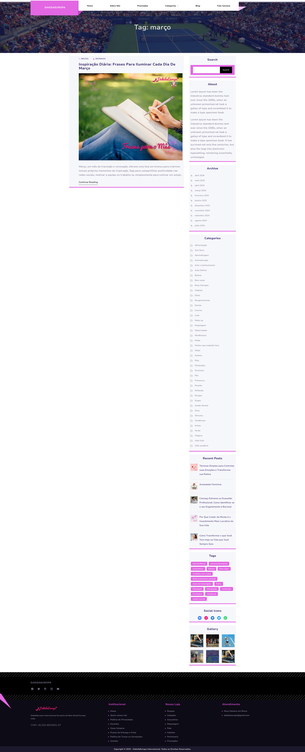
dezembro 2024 (202, 205)
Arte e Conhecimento (205, 265)
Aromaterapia (201, 260)
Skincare (199, 415)
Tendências (200, 420)
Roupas (198, 395)
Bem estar (200, 280)
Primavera (200, 380)
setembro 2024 (202, 215)
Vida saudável (201, 445)
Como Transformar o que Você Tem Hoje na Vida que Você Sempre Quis (215, 539)
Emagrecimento (202, 300)
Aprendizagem (202, 255)
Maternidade (201, 330)
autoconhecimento (219, 563)
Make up (199, 320)
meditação (226, 589)
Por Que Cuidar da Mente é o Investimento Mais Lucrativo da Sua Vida (216, 521)
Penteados (200, 365)
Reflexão (199, 390)
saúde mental (199, 599)
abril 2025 (199, 185)
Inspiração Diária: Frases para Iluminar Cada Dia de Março (127, 66)
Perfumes (199, 370)
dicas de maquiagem (202, 584)
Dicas (197, 295)
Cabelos (199, 290)
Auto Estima (201, 270)
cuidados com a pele (202, 574)
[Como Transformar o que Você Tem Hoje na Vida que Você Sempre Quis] (194, 537)
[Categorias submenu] (177, 5)
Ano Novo (199, 250)
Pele (197, 360)
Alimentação (201, 245)
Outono (198, 355)
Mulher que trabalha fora (207, 345)
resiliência (211, 594)
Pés (196, 375)
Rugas (198, 400)
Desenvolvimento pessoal (204, 579)
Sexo (197, 410)
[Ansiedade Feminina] (194, 486)
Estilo (218, 584)
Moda (197, 340)
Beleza (85, 58)
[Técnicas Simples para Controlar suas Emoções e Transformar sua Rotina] (194, 468)
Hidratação (212, 589)
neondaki (100, 58)
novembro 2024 (202, 210)
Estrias (198, 305)
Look (197, 315)
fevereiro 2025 (202, 195)
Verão (197, 430)
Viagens (198, 435)
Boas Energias (202, 285)
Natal (197, 350)
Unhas (198, 425)
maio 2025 (200, 180)
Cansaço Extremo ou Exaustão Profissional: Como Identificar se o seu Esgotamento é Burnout (216, 502)
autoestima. (198, 569)
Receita (198, 385)
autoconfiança (199, 563)
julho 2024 (200, 225)
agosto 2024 (201, 220)
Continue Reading (88, 182)
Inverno (198, 310)
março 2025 (200, 190)
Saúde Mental (201, 405)
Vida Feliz (199, 440)
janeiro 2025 (201, 200)
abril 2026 (199, 175)
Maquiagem (200, 325)
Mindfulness (200, 335)
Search (226, 70)
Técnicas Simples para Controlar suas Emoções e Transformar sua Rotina (216, 470)
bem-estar (224, 569)
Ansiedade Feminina (210, 484)
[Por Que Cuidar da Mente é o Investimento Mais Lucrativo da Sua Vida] (194, 519)
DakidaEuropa (55, 7)
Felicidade (197, 589)
